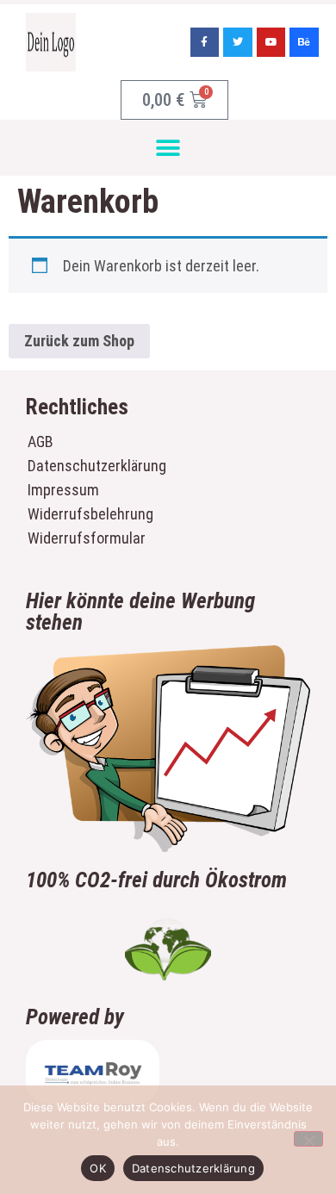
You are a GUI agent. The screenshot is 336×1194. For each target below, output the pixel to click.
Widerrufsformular (87, 538)
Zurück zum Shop (79, 341)
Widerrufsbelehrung (90, 514)
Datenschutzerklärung (93, 466)
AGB (40, 441)
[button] (168, 147)
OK (98, 1168)
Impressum (63, 490)
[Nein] (308, 1139)
